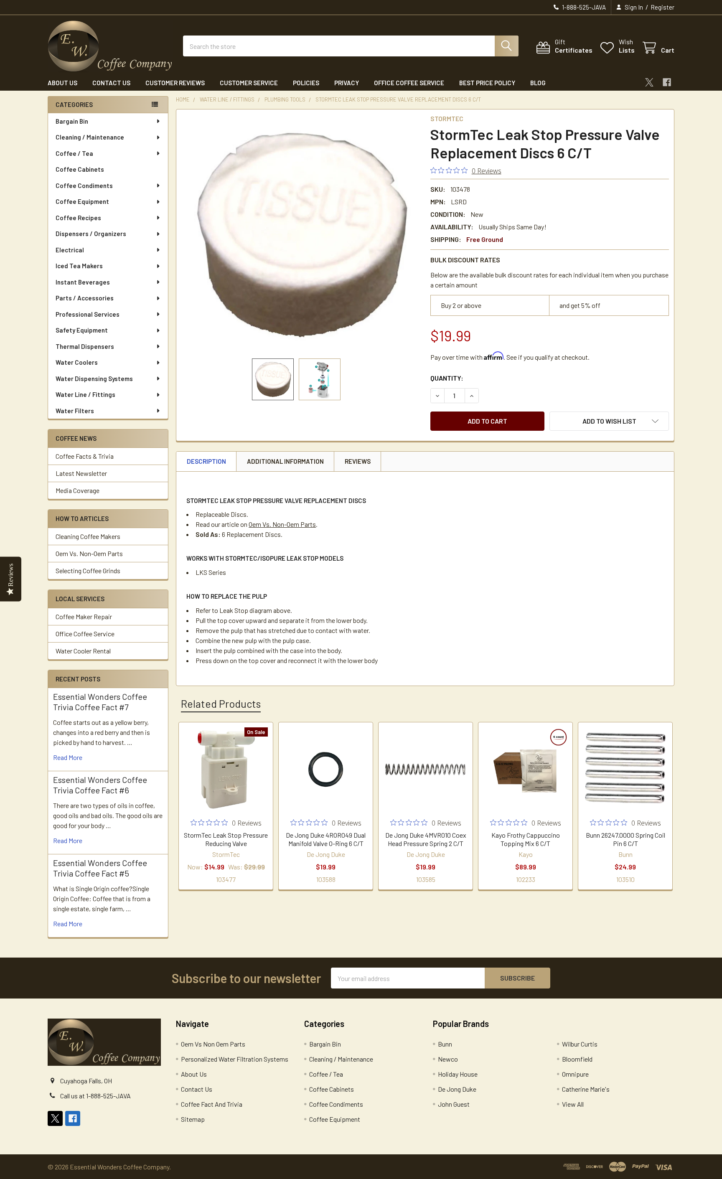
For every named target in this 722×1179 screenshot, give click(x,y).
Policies (306, 82)
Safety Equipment (82, 330)
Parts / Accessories (85, 298)
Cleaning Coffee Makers (88, 536)
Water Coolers (77, 362)
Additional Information (285, 461)
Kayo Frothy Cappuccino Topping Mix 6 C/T (525, 839)
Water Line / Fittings (85, 394)
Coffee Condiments (84, 185)
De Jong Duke (457, 1089)
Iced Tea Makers (79, 265)
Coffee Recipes (78, 217)
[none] (300, 233)
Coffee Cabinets (80, 169)
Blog (538, 82)
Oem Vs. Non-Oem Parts (89, 553)
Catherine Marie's (586, 1089)
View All (573, 1104)
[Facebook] (666, 82)
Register (662, 7)
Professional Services (87, 314)
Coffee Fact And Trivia (211, 1104)
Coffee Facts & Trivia (85, 456)
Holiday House (458, 1074)
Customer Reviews (175, 82)
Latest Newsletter (81, 473)
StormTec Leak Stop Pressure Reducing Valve (226, 839)
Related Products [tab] (221, 703)
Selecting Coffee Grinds (88, 570)
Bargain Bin (72, 121)
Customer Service (249, 82)
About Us (62, 82)
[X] (649, 82)
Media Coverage (77, 490)
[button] (609, 421)
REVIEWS (358, 461)
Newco (448, 1059)
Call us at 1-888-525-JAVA (95, 1096)
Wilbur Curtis (579, 1044)
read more (67, 757)
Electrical (70, 250)
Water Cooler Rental (83, 651)
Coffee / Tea (74, 153)
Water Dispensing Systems (94, 378)
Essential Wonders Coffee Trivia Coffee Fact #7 (100, 701)
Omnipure (575, 1074)
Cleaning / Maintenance (90, 137)
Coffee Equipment (82, 201)
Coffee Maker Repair (84, 616)
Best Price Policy (487, 82)
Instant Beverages (83, 282)
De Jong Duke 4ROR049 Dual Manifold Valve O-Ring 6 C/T (326, 839)
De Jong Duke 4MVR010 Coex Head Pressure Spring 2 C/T (425, 839)
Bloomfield (577, 1059)
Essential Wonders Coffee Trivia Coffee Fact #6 (100, 785)
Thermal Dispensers (85, 346)
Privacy (346, 82)
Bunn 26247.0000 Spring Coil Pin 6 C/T (625, 839)
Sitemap (193, 1119)
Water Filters (75, 410)
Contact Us (111, 82)
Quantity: (446, 378)
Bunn (445, 1044)
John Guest (454, 1104)
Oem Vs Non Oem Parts (213, 1044)
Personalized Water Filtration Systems (234, 1059)
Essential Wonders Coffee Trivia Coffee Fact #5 (100, 868)
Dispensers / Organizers (91, 233)
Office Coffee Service (409, 82)
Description (206, 461)
